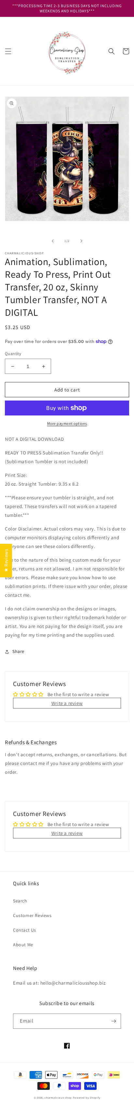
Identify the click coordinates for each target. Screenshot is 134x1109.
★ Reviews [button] (6, 560)
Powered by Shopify (86, 1097)
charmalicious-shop (58, 1097)
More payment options (67, 423)
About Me (23, 945)
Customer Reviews (32, 915)
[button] (8, 51)
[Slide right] (81, 241)
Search (20, 901)
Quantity (13, 353)
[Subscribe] (113, 1021)
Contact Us (24, 930)
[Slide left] (53, 241)
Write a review (67, 703)
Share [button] (18, 651)
